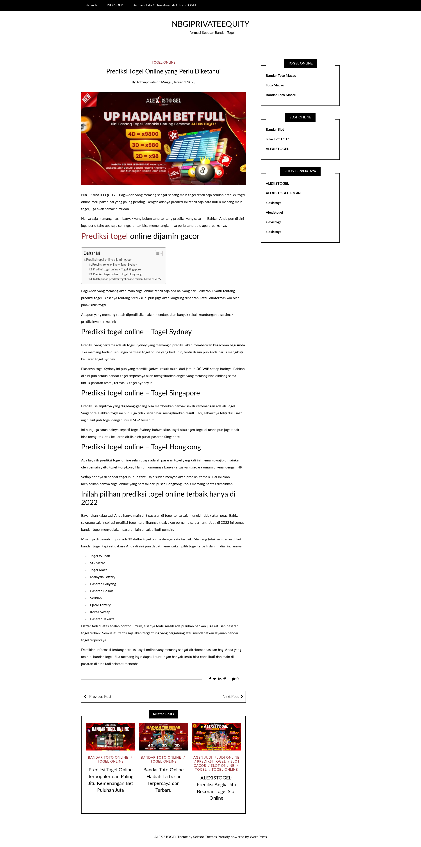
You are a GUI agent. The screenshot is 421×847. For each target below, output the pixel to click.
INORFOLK (115, 5)
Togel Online (163, 62)
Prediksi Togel (211, 761)
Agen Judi (202, 757)
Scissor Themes (205, 837)
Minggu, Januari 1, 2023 (178, 82)
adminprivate (146, 82)
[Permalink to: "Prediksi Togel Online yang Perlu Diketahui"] (163, 138)
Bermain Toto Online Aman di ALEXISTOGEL (165, 5)
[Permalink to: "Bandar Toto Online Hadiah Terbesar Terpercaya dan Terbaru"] (163, 737)
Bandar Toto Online (108, 757)
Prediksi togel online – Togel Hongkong (117, 274)
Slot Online (222, 765)
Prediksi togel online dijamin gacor (109, 259)
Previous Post (99, 697)
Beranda (91, 5)
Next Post (231, 697)
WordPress (258, 837)
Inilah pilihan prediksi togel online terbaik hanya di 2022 (127, 279)
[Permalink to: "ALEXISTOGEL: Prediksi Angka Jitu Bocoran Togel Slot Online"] (216, 737)
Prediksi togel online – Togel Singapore (117, 269)
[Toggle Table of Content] (156, 253)
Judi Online (228, 757)
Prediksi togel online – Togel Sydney (114, 264)
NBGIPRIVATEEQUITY (210, 24)
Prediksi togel (104, 236)
